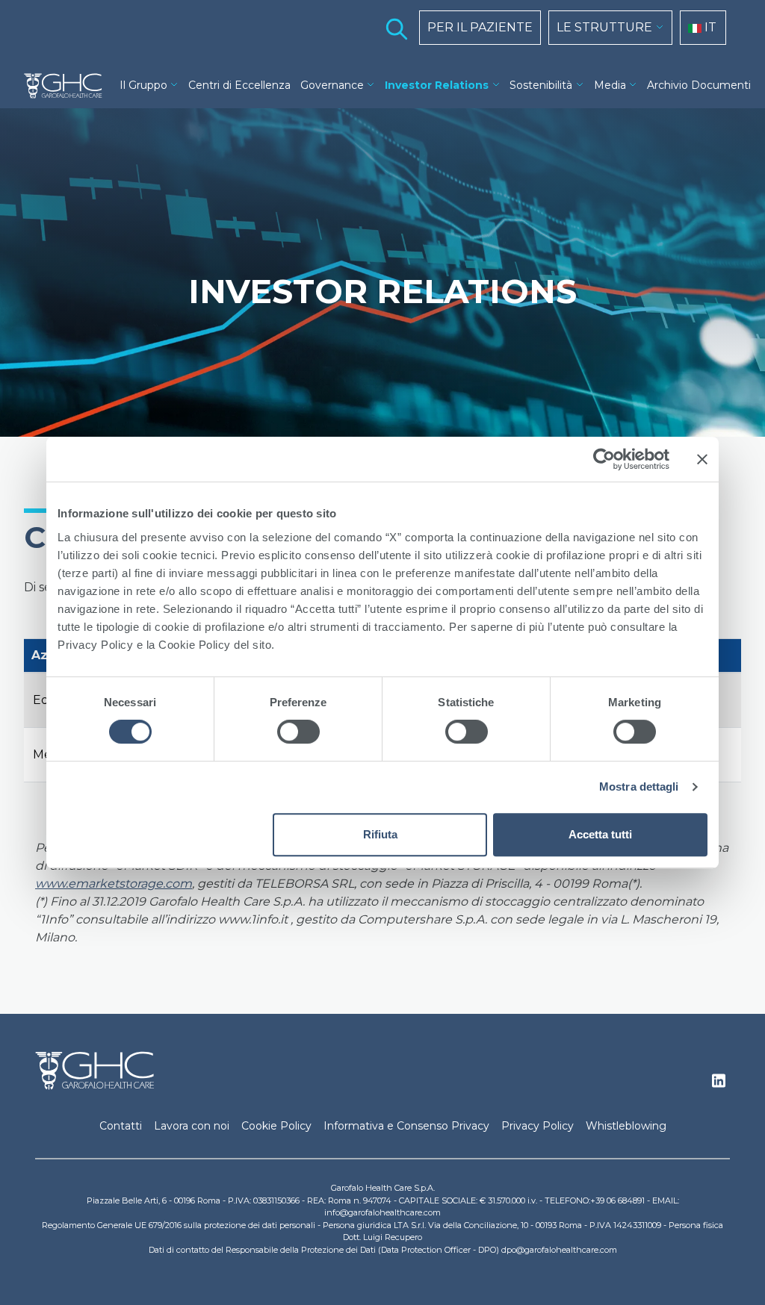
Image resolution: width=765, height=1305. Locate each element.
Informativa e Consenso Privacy (406, 1126)
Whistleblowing (626, 1126)
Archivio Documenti (699, 85)
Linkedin (718, 1085)
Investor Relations (437, 85)
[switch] (298, 732)
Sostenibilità (541, 85)
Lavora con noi (191, 1126)
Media (610, 85)
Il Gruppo (143, 85)
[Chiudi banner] (702, 459)
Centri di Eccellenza (239, 85)
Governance (332, 85)
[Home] (63, 86)
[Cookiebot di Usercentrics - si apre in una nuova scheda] (604, 459)
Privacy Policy (537, 1126)
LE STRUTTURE (604, 27)
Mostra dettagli (639, 786)
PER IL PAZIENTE (480, 27)
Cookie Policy (276, 1126)
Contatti (120, 1126)
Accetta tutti (600, 834)
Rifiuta (380, 834)
